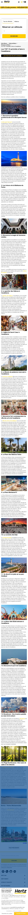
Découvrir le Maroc (5, 44)
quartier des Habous (8, 295)
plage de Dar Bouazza (8, 767)
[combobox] (15, 31)
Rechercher (14, 36)
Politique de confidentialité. (6, 867)
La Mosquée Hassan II (6, 122)
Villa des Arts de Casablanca (10, 420)
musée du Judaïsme (7, 376)
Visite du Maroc (12, 43)
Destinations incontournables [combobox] (13, 55)
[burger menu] (2, 2)
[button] (26, 843)
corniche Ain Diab (7, 537)
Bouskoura (22, 718)
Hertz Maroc (4, 43)
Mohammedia (10, 809)
